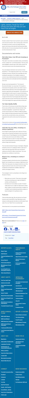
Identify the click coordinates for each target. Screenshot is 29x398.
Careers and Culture (20, 339)
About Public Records (6, 360)
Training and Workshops (6, 327)
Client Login (3, 394)
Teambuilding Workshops (21, 288)
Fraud (13, 235)
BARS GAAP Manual (5, 316)
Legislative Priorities (6, 344)
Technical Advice (19, 298)
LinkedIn (3, 379)
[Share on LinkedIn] (17, 229)
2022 (3, 222)
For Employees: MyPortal (21, 382)
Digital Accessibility (20, 372)
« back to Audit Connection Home (12, 232)
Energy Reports (4, 260)
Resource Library (19, 295)
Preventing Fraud (19, 307)
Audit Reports (4, 253)
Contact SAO (4, 355)
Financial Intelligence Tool (21, 293)
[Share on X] (11, 229)
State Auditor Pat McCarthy (7, 341)
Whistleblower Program (21, 322)
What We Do (3, 339)
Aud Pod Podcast (5, 384)
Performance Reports (6, 262)
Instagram (3, 377)
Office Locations (4, 350)
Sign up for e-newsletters (14, 32)
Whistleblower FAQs (20, 324)
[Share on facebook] (6, 229)
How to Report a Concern (21, 314)
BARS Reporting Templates (7, 321)
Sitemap (17, 379)
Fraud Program (19, 319)
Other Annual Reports (6, 272)
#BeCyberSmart (19, 290)
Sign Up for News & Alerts (6, 353)
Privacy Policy (19, 374)
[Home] (13, 8)
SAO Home (3, 18)
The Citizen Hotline (20, 317)
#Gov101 (18, 300)
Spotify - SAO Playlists (6, 387)
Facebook (3, 374)
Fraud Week (10, 238)
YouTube (3, 382)
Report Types (4, 251)
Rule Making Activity (20, 377)
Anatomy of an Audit (5, 282)
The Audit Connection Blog (13, 18)
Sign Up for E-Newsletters (7, 392)
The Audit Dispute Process (7, 305)
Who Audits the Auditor (6, 358)
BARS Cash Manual (5, 318)
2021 (23, 220)
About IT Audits (4, 293)
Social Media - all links (6, 389)
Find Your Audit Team (6, 280)
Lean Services (19, 285)
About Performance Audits (22, 256)
